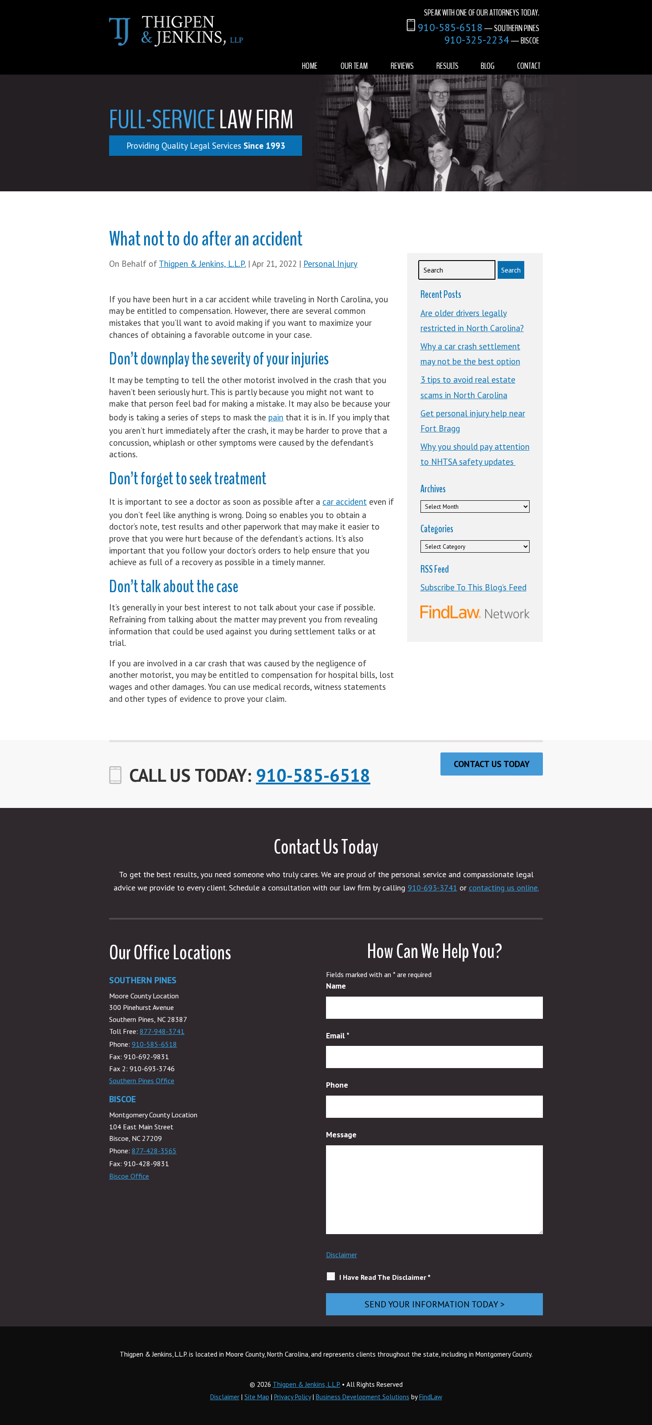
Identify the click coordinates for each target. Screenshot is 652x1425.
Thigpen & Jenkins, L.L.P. (202, 263)
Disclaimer (341, 1254)
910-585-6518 (450, 27)
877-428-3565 (154, 1150)
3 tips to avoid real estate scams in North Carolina (467, 387)
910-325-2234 (476, 39)
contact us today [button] (492, 764)
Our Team (354, 66)
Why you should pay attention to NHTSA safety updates (475, 454)
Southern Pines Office (141, 1080)
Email (338, 1035)
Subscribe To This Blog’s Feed (473, 587)
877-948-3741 (162, 1031)
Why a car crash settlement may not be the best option (470, 354)
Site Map (256, 1397)
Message (341, 1134)
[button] (643, 1361)
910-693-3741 (432, 888)
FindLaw (430, 1397)
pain (275, 417)
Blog (488, 66)
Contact (528, 66)
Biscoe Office (129, 1176)
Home (310, 66)
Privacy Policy (292, 1397)
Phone (337, 1085)
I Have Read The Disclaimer (385, 1277)
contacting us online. (504, 888)
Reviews (402, 66)
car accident (344, 501)
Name (336, 986)
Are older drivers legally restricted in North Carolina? (472, 320)
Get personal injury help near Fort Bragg (472, 421)
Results (447, 66)
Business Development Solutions (362, 1397)
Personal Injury (330, 263)
